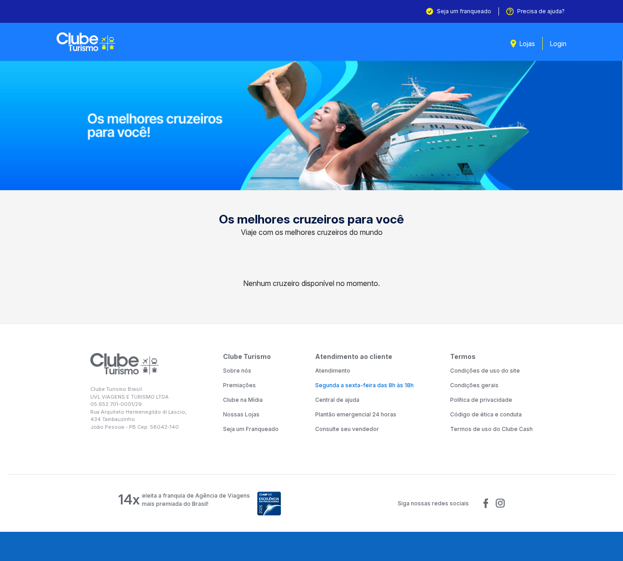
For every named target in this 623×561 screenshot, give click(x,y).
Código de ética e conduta (486, 414)
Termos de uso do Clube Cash (491, 429)
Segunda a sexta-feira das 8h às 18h (364, 385)
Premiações (239, 385)
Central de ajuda (337, 399)
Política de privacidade (481, 399)
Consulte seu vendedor (347, 429)
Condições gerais (474, 385)
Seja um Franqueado (251, 429)
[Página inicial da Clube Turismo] (86, 41)
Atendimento (332, 370)
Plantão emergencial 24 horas (355, 414)
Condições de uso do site (485, 370)
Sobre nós (237, 370)
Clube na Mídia (243, 399)
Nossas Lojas (241, 414)
